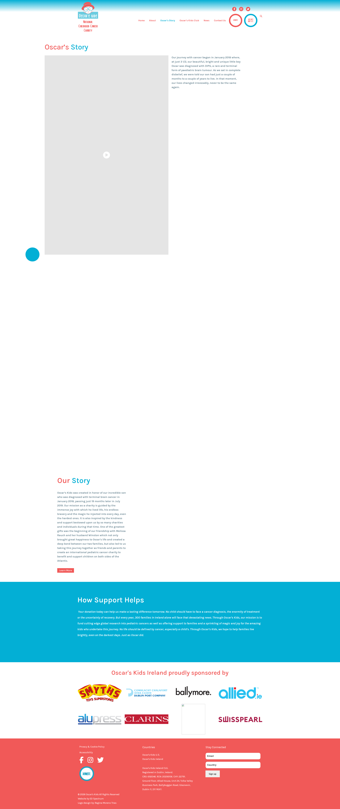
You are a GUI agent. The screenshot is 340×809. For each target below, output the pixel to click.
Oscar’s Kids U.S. (251, 20)
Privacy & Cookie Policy (91, 746)
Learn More (65, 570)
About (152, 20)
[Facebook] (234, 9)
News (206, 20)
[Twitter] (248, 9)
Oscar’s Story (167, 20)
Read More (178, 96)
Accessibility (86, 752)
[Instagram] (241, 9)
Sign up (212, 773)
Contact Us (220, 20)
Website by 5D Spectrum (91, 798)
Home (141, 20)
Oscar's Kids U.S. (151, 754)
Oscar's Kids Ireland (152, 759)
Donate (235, 20)
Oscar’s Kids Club (189, 20)
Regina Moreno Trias (105, 802)
